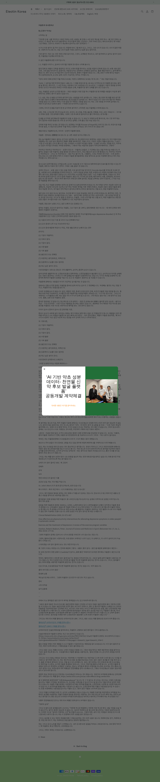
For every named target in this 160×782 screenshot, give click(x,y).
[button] (44, 369)
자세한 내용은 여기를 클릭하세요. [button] (63, 405)
